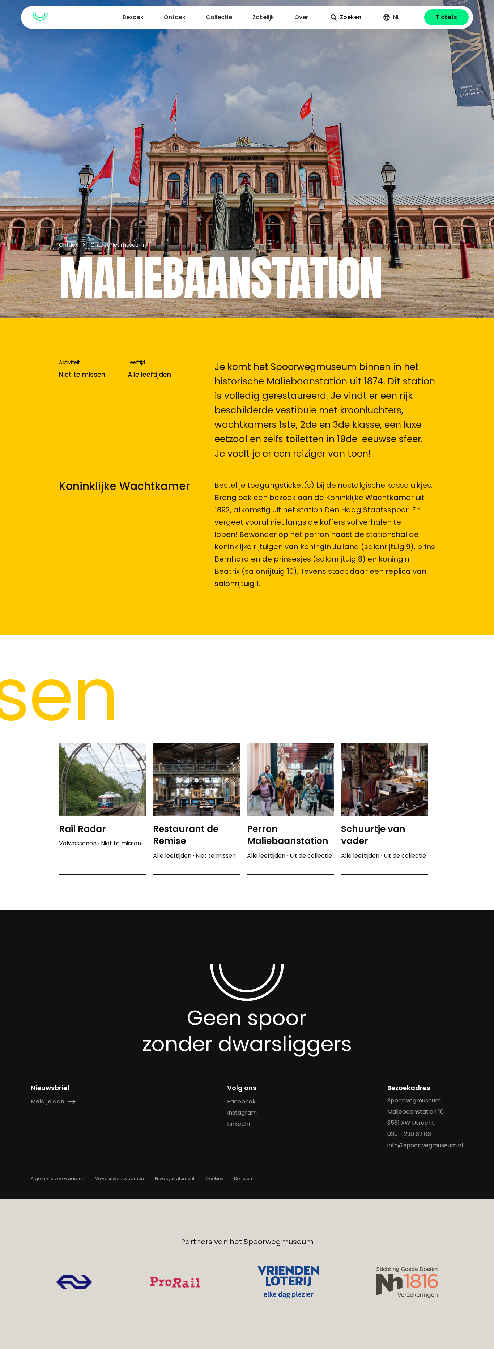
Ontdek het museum (117, 244)
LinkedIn (238, 1124)
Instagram (242, 1113)
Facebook (241, 1101)
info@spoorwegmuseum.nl (425, 1145)
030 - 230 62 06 (409, 1134)
